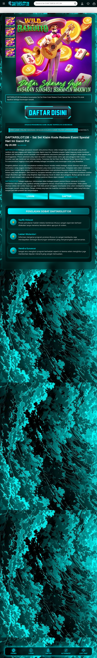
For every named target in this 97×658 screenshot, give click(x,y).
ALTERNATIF (66, 653)
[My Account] (82, 3)
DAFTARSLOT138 (11, 150)
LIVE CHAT (83, 653)
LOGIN (30, 196)
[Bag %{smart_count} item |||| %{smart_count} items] (94, 3)
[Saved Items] (88, 3)
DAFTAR (66, 196)
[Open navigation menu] (4, 3)
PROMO (13, 653)
